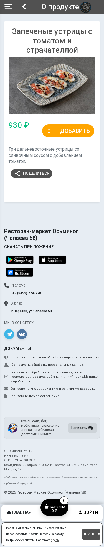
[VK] (22, 334)
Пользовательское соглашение (34, 396)
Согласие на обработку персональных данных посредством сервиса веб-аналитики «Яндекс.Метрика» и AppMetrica (54, 376)
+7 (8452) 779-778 (26, 293)
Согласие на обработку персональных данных (47, 365)
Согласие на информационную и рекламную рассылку (52, 388)
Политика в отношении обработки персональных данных (55, 357)
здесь (55, 540)
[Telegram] (9, 334)
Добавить (75, 131)
